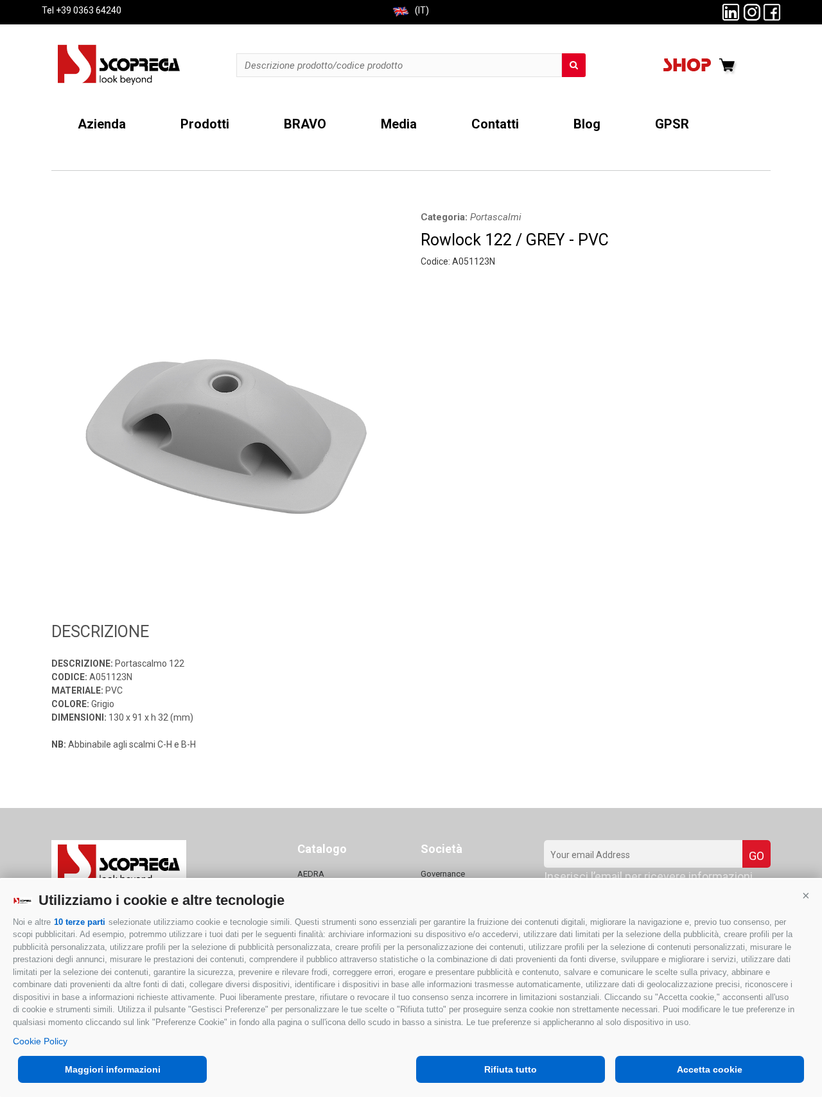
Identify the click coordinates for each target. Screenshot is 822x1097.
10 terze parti (79, 922)
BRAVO (305, 124)
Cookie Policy (40, 1041)
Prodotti (204, 124)
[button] (806, 895)
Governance (443, 874)
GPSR (672, 124)
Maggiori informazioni (113, 1069)
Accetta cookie (709, 1069)
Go (756, 856)
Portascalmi (495, 217)
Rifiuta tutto (510, 1069)
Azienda (102, 124)
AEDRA (310, 874)
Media (399, 124)
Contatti (495, 124)
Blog (586, 124)
